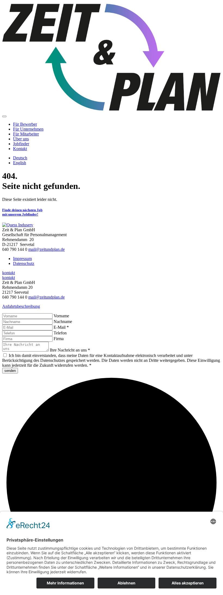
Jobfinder (21, 143)
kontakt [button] (8, 272)
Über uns (21, 139)
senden (10, 371)
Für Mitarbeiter (26, 134)
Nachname (63, 321)
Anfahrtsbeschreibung (21, 306)
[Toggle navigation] (4, 116)
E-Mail (61, 327)
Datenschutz (23, 263)
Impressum (22, 258)
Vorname (61, 316)
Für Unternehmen (28, 129)
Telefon (60, 333)
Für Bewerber (25, 124)
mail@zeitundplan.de (46, 249)
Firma (59, 338)
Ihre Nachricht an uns (70, 350)
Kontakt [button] (20, 148)
